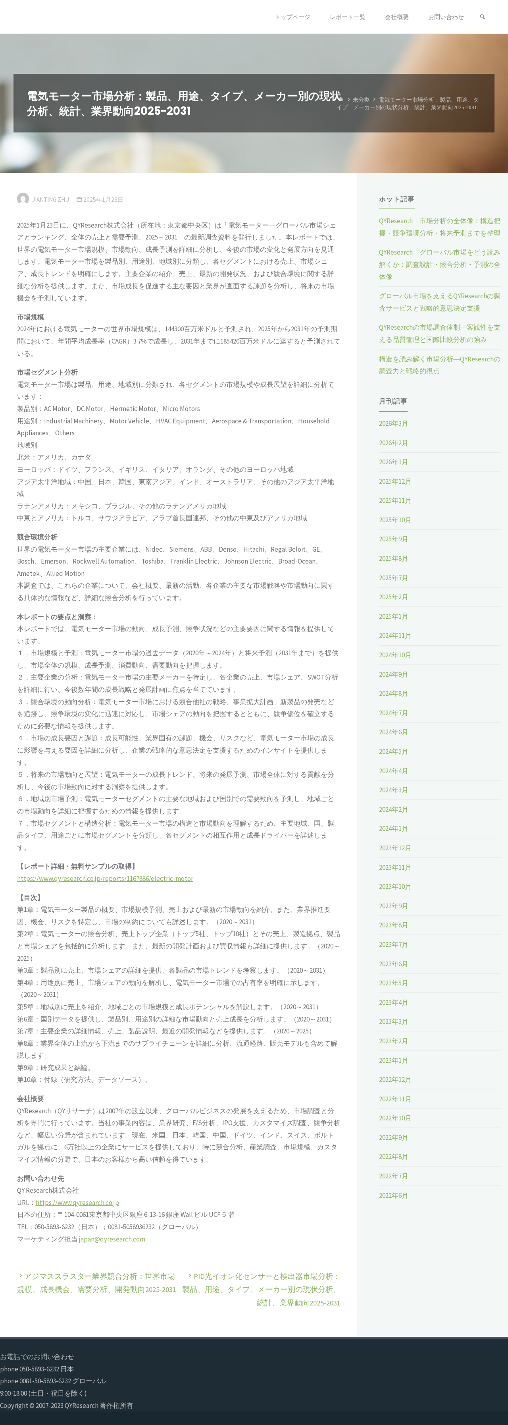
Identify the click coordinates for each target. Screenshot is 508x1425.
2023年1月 (393, 1060)
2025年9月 (393, 539)
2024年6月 (393, 732)
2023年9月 (393, 906)
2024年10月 (395, 655)
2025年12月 (395, 481)
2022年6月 (393, 1195)
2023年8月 (393, 925)
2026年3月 (393, 423)
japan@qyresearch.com (112, 1239)
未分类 (361, 99)
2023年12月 (395, 848)
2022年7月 (393, 1176)
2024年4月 (393, 771)
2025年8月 (393, 558)
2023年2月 (393, 1041)
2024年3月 (393, 790)
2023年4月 (393, 1002)
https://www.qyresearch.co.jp (77, 1202)
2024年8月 (393, 693)
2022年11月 (395, 1099)
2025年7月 (393, 577)
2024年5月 (393, 751)
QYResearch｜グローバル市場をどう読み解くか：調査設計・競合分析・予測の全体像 (439, 264)
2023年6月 (393, 964)
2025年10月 (395, 520)
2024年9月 (393, 674)
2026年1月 (393, 462)
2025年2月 (393, 597)
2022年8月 (393, 1156)
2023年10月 (395, 886)
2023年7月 (393, 944)
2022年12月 (395, 1079)
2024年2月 (393, 809)
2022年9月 (393, 1137)
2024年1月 (393, 828)
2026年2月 (393, 442)
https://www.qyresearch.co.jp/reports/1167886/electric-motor (105, 878)
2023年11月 (395, 867)
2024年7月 (393, 713)
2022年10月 (395, 1118)
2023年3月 (393, 1021)
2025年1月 (393, 616)
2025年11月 (395, 500)
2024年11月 (395, 635)
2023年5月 (393, 983)
